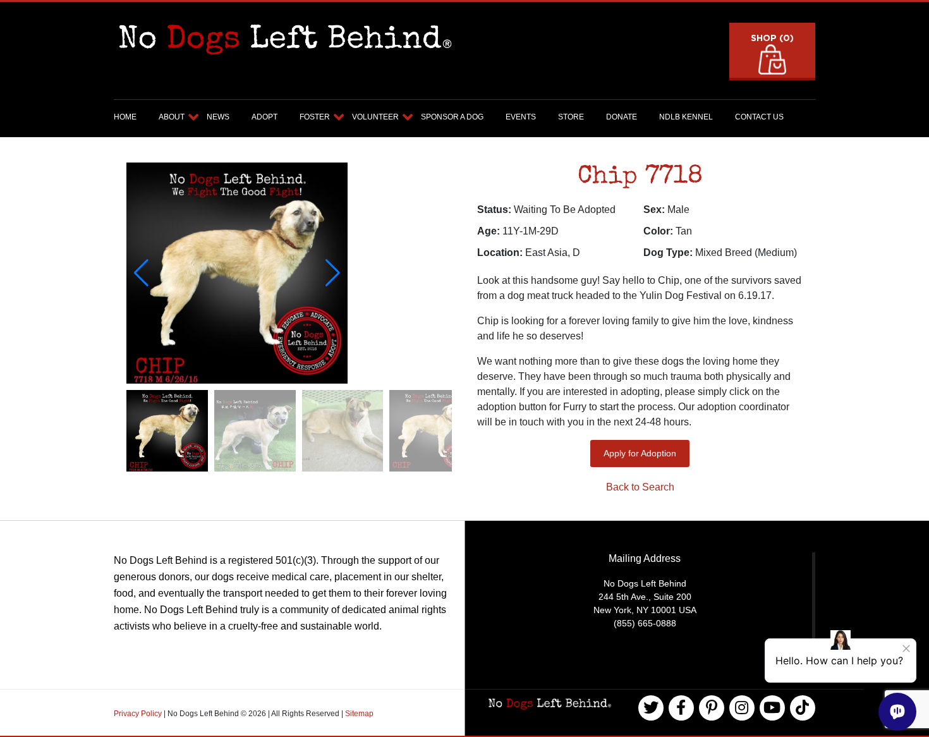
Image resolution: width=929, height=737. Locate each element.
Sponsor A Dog (452, 117)
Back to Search (640, 487)
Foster (315, 117)
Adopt (264, 117)
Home (125, 117)
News (218, 117)
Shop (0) (772, 37)
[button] (332, 273)
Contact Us (759, 117)
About (172, 117)
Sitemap (359, 713)
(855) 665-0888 (645, 623)
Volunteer (375, 117)
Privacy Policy (139, 713)
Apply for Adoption (640, 453)
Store (571, 117)
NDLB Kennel (686, 117)
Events (521, 117)
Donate (621, 117)
